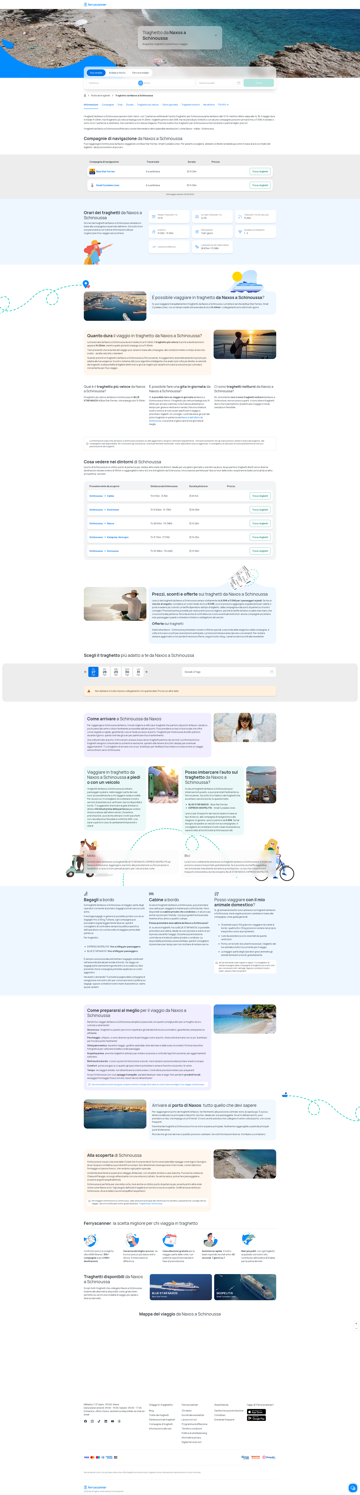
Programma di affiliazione (194, 1490)
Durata (129, 104)
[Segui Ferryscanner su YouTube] (112, 1488)
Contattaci (219, 1481)
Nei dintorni (209, 104)
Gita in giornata (170, 104)
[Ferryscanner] (95, 4)
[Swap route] (140, 83)
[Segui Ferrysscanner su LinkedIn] (105, 1488)
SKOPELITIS (224, 1360)
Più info (222, 104)
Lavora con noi (189, 1486)
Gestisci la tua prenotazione (228, 1477)
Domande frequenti (224, 1486)
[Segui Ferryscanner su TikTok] (99, 1488)
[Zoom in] (356, 1390)
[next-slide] (146, 672)
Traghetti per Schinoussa (150, 1270)
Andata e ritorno (117, 72)
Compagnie (108, 104)
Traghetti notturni (190, 104)
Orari (120, 104)
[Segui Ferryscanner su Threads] (119, 1488)
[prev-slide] (85, 672)
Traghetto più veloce (148, 104)
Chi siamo (187, 1477)
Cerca (259, 82)
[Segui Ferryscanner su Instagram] (92, 1488)
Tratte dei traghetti (159, 1481)
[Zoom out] (356, 1395)
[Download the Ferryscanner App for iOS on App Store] (256, 1478)
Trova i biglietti (260, 171)
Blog (151, 1477)
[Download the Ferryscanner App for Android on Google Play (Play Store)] (256, 1485)
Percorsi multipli (140, 72)
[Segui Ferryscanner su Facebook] (85, 1488)
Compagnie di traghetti (161, 1490)
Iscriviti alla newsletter (193, 1481)
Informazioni (91, 104)
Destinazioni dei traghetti (162, 1486)
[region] (180, 1425)
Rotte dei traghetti (100, 95)
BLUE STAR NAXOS (164, 1360)
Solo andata (96, 72)
